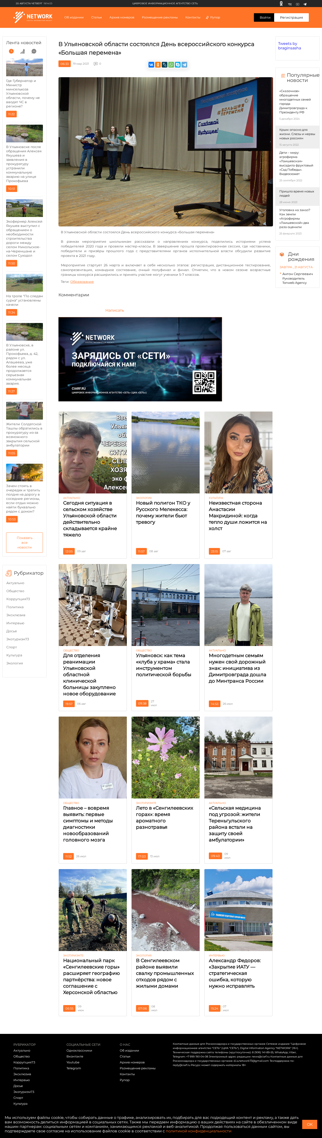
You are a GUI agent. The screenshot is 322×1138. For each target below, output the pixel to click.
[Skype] (178, 65)
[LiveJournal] (164, 65)
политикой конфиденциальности (198, 1131)
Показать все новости (25, 542)
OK (310, 1124)
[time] (11, 51)
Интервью (15, 623)
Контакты (192, 17)
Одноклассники (79, 1050)
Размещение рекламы (160, 17)
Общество (15, 591)
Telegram (73, 1068)
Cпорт (11, 647)
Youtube (72, 1062)
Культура (14, 655)
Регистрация (291, 17)
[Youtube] (297, 3)
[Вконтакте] (290, 3)
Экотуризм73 (17, 639)
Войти (265, 17)
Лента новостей (23, 42)
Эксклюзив (15, 615)
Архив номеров (132, 1062)
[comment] (34, 51)
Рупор (215, 17)
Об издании (74, 17)
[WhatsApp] (171, 65)
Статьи (125, 1056)
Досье (11, 631)
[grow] (22, 51)
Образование (82, 282)
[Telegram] (304, 3)
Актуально (15, 583)
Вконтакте (74, 1056)
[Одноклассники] (281, 3)
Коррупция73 (18, 599)
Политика (15, 607)
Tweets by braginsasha (289, 45)
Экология (14, 663)
